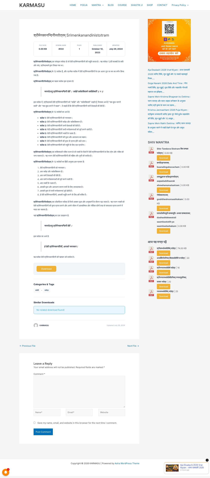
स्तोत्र (47, 290)
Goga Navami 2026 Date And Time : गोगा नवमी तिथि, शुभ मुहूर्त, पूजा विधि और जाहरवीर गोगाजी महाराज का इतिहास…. (167, 87)
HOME (73, 5)
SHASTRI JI (137, 5)
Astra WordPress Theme (127, 463)
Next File (133, 345)
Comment (39, 374)
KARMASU (32, 5)
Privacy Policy (179, 5)
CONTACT (162, 5)
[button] (102, 5)
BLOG (111, 5)
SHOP (150, 5)
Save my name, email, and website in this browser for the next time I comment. (77, 423)
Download (46, 268)
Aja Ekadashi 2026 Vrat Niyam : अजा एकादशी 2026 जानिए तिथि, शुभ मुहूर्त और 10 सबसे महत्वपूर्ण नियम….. (169, 74)
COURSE (122, 5)
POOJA (83, 5)
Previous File (27, 345)
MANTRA (96, 5)
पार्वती (37, 290)
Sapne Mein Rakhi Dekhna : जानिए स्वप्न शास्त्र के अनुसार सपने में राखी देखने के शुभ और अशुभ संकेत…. (169, 127)
